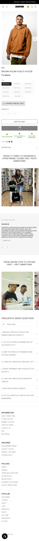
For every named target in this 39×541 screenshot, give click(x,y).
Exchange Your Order (10, 482)
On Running (6, 497)
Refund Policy (7, 479)
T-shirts (5, 500)
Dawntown (9, 534)
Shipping (4, 470)
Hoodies (5, 521)
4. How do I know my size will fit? (18, 362)
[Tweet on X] (7, 141)
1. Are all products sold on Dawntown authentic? (15, 333)
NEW (3, 68)
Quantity (5, 109)
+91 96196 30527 (7, 455)
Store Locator (7, 419)
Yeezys (4, 512)
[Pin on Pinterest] (11, 141)
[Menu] (3, 6)
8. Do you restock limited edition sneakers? (18, 397)
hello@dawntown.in (9, 446)
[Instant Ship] (28, 7)
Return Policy (7, 476)
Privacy (4, 467)
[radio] (6, 84)
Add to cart (19, 122)
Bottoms (5, 515)
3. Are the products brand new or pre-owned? (17, 353)
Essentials (5, 509)
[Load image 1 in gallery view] (19, 38)
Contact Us (6, 428)
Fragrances (6, 518)
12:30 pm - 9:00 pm (7, 449)
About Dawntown (8, 416)
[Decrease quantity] (4, 113)
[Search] (6, 6)
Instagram (5, 434)
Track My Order (7, 425)
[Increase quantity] (14, 113)
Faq (3, 431)
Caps (3, 506)
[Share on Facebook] (9, 141)
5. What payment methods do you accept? (18, 370)
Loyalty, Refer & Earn (9, 485)
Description (6, 147)
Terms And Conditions (10, 473)
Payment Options (8, 422)
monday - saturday (9, 452)
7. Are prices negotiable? (14, 388)
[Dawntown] (19, 6)
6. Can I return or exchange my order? (17, 380)
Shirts (4, 503)
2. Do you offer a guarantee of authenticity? (17, 343)
